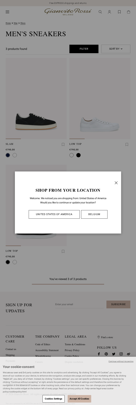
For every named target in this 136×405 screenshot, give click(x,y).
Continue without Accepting (121, 361)
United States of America (54, 214)
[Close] (116, 183)
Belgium (94, 214)
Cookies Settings (53, 398)
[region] (68, 381)
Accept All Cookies (79, 398)
